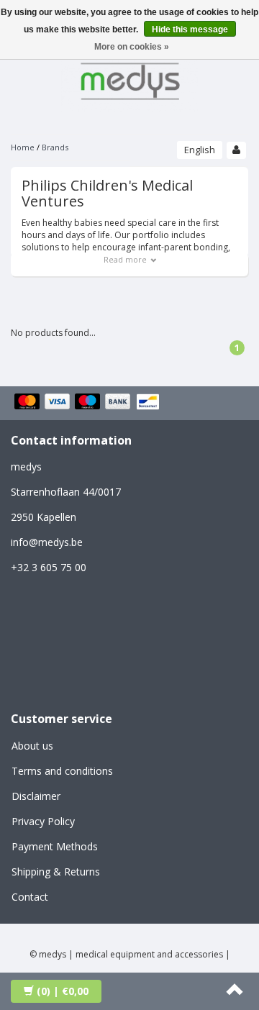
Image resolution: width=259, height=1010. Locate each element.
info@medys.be (47, 542)
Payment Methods (55, 846)
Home (23, 147)
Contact (30, 897)
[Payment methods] (88, 402)
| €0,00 (62, 991)
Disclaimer (36, 796)
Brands (55, 147)
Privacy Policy (43, 821)
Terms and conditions (62, 771)
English (199, 149)
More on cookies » (131, 47)
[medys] (129, 79)
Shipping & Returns (56, 871)
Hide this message (190, 29)
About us (32, 745)
